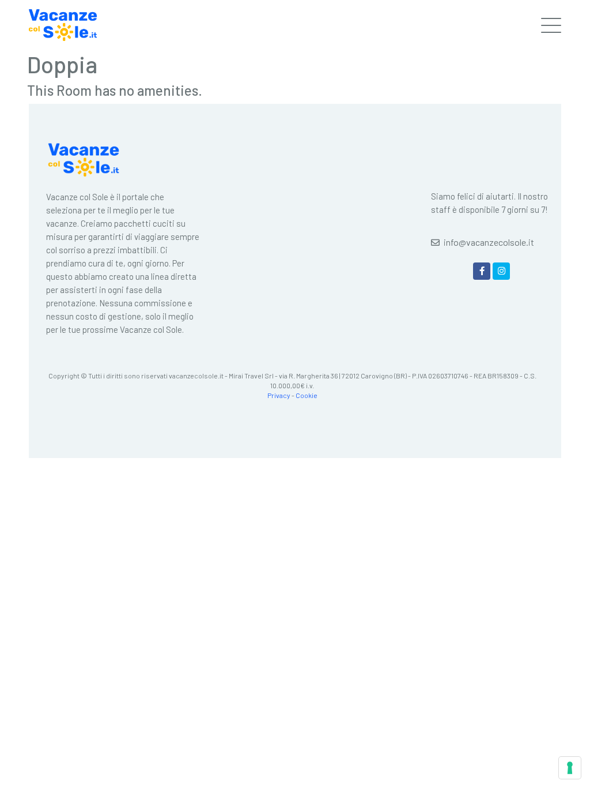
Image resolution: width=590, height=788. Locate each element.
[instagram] (501, 271)
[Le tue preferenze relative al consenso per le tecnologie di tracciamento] (570, 768)
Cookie (306, 395)
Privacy (278, 395)
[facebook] (481, 271)
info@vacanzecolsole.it (489, 242)
